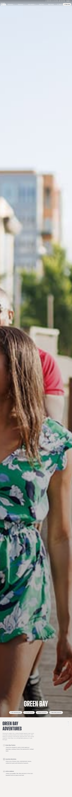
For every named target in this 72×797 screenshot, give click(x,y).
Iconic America (31, 4)
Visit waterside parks (16, 712)
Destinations (10, 4)
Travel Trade (63, 0)
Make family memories (56, 712)
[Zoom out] (68, 723)
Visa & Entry (56, 0)
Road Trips (41, 4)
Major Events (51, 4)
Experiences (20, 4)
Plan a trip (67, 4)
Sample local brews (42, 712)
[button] (68, 1)
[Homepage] (3, 5)
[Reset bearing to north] (68, 725)
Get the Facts (49, 0)
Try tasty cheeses (29, 712)
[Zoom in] (68, 722)
